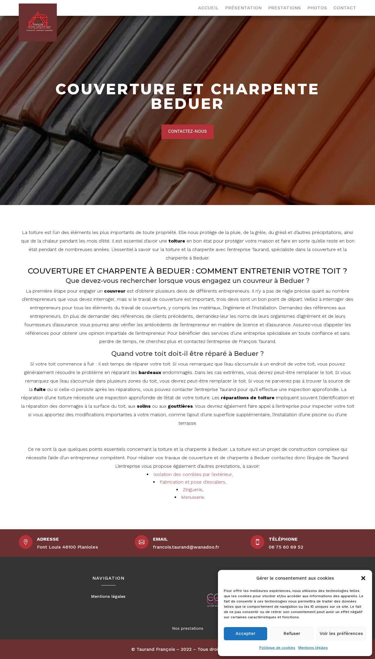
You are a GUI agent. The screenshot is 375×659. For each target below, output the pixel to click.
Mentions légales (313, 648)
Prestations (284, 8)
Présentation (243, 8)
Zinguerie (192, 489)
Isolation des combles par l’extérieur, (193, 474)
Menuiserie (192, 497)
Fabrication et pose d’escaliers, (193, 482)
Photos (317, 8)
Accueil (208, 8)
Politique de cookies (277, 648)
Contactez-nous (187, 131)
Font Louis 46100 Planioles (67, 547)
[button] (363, 578)
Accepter (245, 633)
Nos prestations (187, 628)
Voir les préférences (341, 633)
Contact (344, 8)
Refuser (292, 633)
